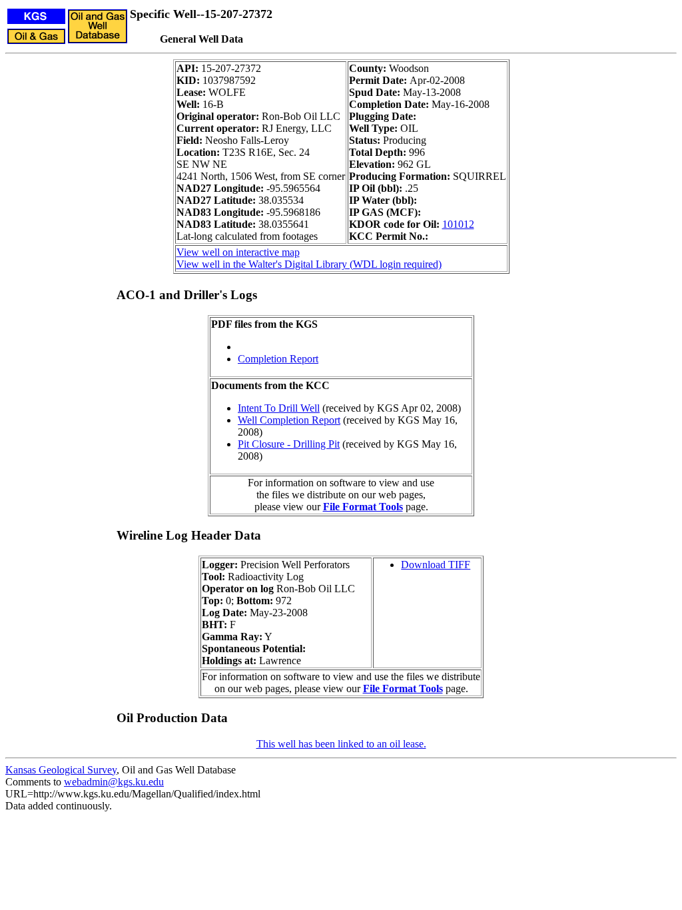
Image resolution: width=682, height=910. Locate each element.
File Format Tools (363, 506)
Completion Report (278, 358)
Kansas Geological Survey (61, 769)
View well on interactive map (238, 252)
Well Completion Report (289, 420)
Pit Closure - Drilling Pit (289, 444)
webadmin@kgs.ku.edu (114, 781)
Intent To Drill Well (279, 408)
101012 (458, 224)
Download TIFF (435, 564)
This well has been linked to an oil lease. (341, 743)
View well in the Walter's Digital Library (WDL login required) (309, 264)
